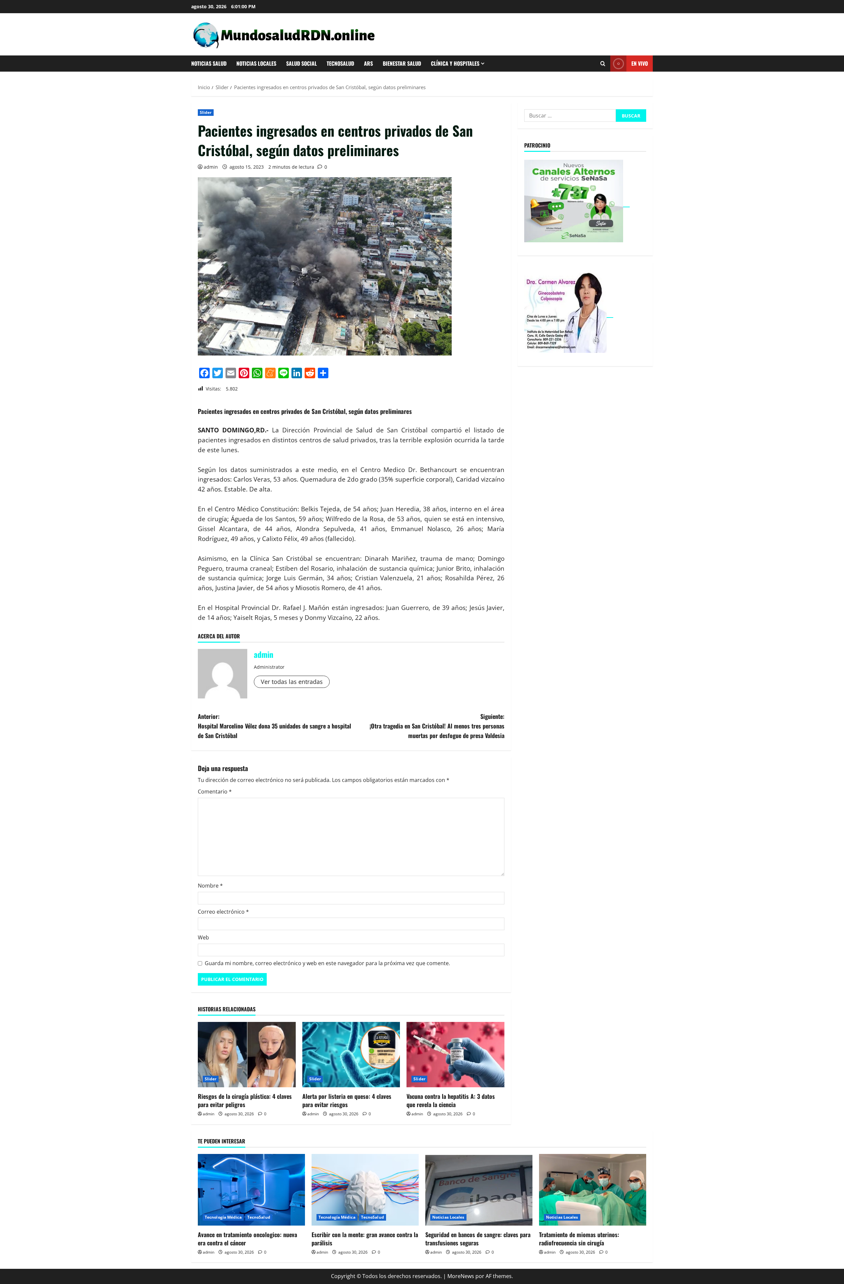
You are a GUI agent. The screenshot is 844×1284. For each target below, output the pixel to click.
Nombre (210, 885)
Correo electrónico (223, 911)
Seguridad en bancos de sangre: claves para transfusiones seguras (477, 1238)
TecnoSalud (340, 63)
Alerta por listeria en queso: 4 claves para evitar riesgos (346, 1100)
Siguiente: (437, 726)
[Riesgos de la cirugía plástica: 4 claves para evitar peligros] (247, 1054)
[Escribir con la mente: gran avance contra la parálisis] (365, 1190)
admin (211, 167)
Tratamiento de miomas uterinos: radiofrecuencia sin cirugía (579, 1238)
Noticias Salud (208, 63)
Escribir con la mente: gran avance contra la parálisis (365, 1238)
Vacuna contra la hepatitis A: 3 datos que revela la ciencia (451, 1100)
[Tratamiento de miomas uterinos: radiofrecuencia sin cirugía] (592, 1190)
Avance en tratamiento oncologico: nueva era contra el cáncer (247, 1238)
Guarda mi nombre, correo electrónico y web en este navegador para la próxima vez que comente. (327, 963)
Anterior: (274, 726)
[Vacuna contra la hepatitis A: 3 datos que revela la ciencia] (455, 1054)
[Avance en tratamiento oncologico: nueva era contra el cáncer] (251, 1190)
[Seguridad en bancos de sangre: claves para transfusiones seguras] (478, 1190)
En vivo (639, 63)
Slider (206, 112)
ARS (368, 63)
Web (203, 937)
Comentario (215, 791)
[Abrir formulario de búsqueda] (602, 63)
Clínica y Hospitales (455, 63)
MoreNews (460, 1276)
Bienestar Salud (402, 63)
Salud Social (301, 63)
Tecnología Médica (223, 1217)
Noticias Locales (256, 63)
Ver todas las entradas (292, 682)
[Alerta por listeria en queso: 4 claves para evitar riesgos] (351, 1054)
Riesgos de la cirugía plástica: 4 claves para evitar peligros (245, 1100)
